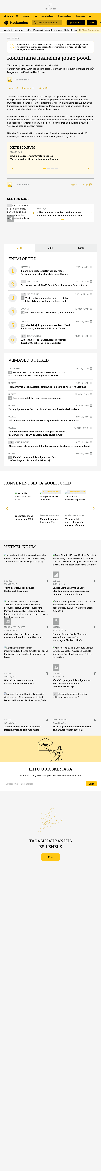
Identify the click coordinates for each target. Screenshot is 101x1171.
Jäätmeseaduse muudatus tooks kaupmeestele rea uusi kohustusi (44, 420)
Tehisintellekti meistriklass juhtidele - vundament (75, 522)
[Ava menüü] (17, 16)
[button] (44, 783)
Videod (48, 30)
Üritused (58, 30)
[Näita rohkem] (95, 16)
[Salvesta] (91, 267)
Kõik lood (18, 30)
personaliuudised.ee (48, 16)
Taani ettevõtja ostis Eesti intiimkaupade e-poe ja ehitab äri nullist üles (47, 386)
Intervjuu (26, 267)
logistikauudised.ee (66, 16)
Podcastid (38, 30)
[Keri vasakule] (33, 213)
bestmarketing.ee (30, 16)
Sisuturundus (34, 281)
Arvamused (14, 368)
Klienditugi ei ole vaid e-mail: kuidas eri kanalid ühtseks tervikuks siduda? (49, 446)
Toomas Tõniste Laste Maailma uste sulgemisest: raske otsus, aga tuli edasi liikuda (70, 637)
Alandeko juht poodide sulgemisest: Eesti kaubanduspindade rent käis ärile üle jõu (72, 683)
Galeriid (68, 30)
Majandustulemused (14, 627)
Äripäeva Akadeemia (49, 515)
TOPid (28, 30)
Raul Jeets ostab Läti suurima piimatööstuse (49, 312)
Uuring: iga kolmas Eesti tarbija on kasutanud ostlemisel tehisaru (44, 409)
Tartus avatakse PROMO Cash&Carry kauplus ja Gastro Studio (54, 285)
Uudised (25, 309)
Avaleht (8, 30)
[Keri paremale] (91, 213)
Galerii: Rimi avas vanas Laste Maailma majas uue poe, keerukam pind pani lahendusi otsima (71, 590)
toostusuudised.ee (83, 16)
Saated (56, 627)
